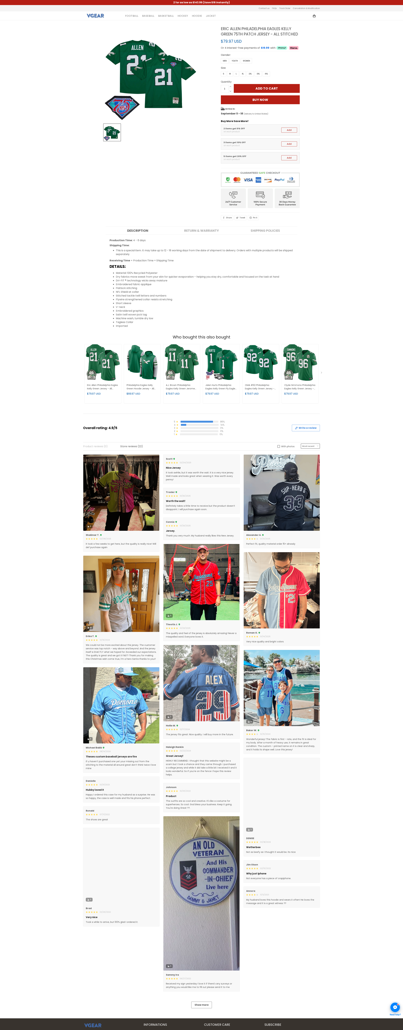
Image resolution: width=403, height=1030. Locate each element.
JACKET (211, 15)
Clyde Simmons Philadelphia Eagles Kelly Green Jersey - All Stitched (299, 387)
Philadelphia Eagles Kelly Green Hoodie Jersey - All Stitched (140, 387)
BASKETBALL (166, 15)
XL (243, 73)
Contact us (264, 8)
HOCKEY (183, 15)
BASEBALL (148, 15)
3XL (258, 73)
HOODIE (197, 15)
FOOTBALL (131, 15)
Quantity (226, 82)
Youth (235, 60)
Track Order (284, 8)
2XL (250, 73)
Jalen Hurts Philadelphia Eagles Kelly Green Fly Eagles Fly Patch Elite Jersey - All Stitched (220, 387)
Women (246, 60)
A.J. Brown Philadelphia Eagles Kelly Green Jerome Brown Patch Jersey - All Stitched (180, 387)
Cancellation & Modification (306, 8)
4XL (266, 73)
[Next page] (321, 373)
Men (225, 60)
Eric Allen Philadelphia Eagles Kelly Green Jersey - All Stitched (102, 387)
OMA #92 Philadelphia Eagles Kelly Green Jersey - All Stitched (259, 387)
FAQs (274, 8)
